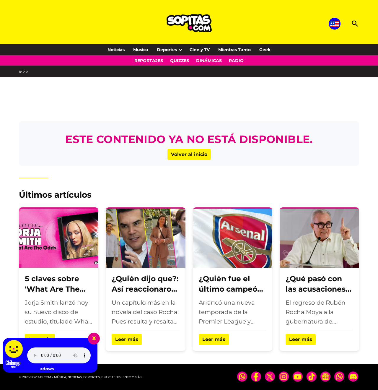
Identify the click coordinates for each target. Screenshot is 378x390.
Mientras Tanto (234, 49)
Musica (140, 49)
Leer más (126, 339)
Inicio (24, 72)
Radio (236, 60)
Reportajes (148, 60)
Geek (265, 49)
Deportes (167, 49)
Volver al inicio (189, 154)
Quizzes (179, 60)
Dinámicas (209, 60)
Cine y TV (200, 49)
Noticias (116, 49)
